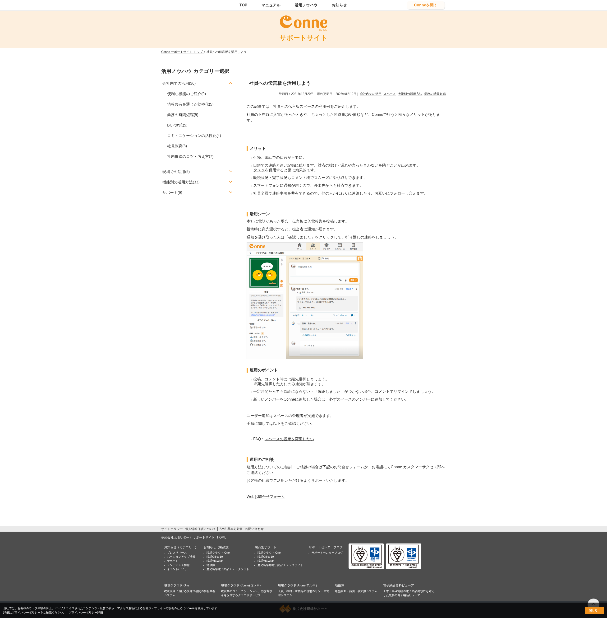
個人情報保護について (200, 529)
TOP (243, 5)
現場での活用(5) (176, 172)
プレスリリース (177, 552)
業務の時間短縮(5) (182, 115)
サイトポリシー (172, 529)
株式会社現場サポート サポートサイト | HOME (193, 537)
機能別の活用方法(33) (180, 182)
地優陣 (211, 565)
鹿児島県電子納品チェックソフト (228, 569)
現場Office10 (215, 556)
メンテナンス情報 (178, 565)
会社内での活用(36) (179, 83)
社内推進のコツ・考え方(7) (190, 156)
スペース (389, 94)
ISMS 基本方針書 (231, 529)
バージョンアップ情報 (181, 556)
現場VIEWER (215, 560)
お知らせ (339, 5)
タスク (259, 170)
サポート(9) (172, 193)
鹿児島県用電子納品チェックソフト (280, 565)
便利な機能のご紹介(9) (186, 94)
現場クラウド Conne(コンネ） (241, 585)
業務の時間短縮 (435, 94)
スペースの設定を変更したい (289, 439)
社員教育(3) (177, 146)
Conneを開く (425, 5)
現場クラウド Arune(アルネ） (298, 585)
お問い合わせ (254, 529)
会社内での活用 (371, 94)
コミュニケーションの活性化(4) (194, 136)
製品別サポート (265, 547)
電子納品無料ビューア (398, 585)
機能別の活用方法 (410, 94)
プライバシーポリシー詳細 (86, 612)
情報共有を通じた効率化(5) (190, 104)
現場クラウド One (218, 552)
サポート (172, 560)
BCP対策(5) (177, 125)
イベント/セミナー (178, 569)
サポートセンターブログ (326, 547)
